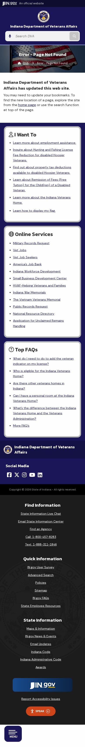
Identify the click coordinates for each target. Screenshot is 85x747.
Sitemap (41, 590)
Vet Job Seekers (25, 257)
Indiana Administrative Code (40, 659)
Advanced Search (41, 575)
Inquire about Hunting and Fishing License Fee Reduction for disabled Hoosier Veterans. (43, 155)
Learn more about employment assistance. (44, 143)
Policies (40, 583)
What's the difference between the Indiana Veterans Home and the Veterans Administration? (44, 413)
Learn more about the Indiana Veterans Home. (42, 200)
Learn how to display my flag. (34, 211)
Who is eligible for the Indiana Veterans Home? (41, 373)
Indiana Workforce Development (37, 271)
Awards (41, 667)
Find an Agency (41, 529)
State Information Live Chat (41, 514)
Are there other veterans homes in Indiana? (38, 385)
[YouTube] (32, 474)
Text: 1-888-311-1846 (41, 544)
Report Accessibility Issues (40, 699)
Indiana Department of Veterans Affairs (43, 26)
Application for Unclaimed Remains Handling (38, 323)
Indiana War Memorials (29, 292)
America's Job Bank (27, 264)
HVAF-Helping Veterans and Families (39, 285)
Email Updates (40, 644)
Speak (40, 711)
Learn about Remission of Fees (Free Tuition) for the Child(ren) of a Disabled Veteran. (41, 185)
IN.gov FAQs (41, 598)
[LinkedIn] (40, 474)
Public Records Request (30, 306)
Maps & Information (41, 629)
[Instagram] (24, 474)
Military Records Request (31, 243)
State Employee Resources (41, 606)
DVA (26, 63)
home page (27, 105)
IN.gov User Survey (40, 567)
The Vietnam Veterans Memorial (36, 299)
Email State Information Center (41, 521)
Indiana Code (40, 652)
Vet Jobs (19, 250)
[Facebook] (9, 474)
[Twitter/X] (16, 474)
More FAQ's (21, 426)
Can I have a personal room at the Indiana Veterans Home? (43, 398)
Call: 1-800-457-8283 (41, 537)
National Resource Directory (33, 314)
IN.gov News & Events (40, 636)
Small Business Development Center (40, 278)
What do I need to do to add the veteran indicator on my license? (43, 361)
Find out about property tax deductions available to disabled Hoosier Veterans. (42, 169)
